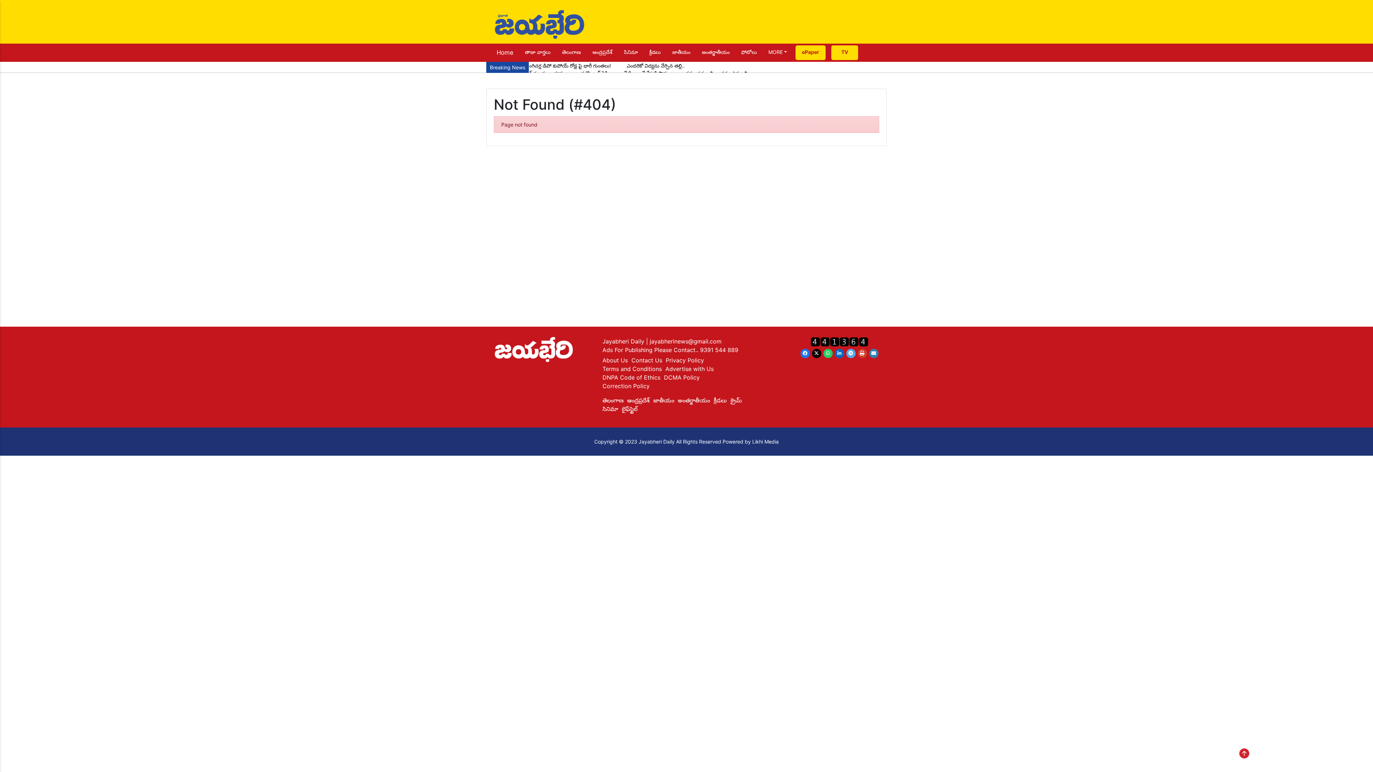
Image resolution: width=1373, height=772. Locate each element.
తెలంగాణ (571, 52)
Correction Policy (626, 386)
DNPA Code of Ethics (631, 377)
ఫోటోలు (749, 52)
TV (844, 52)
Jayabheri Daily (624, 341)
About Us (615, 360)
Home (505, 52)
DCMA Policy (682, 377)
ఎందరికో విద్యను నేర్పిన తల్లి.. (656, 66)
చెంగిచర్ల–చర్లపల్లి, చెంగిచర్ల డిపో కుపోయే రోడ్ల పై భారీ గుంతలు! (550, 66)
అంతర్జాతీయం (716, 52)
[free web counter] (839, 341)
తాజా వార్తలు (538, 52)
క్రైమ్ (736, 400)
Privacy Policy (685, 360)
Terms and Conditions (632, 368)
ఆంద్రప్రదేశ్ (602, 52)
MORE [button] (775, 52)
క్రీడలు (655, 52)
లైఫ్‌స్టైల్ (630, 408)
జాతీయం (681, 52)
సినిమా (631, 52)
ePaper (810, 52)
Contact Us (646, 360)
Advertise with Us (689, 368)
